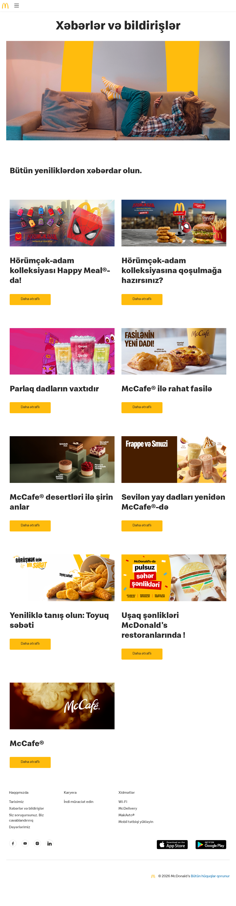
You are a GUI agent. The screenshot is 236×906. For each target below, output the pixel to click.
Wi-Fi (122, 802)
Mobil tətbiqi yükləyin (135, 822)
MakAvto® (126, 815)
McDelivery (127, 809)
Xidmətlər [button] (126, 793)
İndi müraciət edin (78, 802)
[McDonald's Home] (5, 5)
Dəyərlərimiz (19, 827)
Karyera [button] (70, 793)
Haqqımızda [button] (18, 793)
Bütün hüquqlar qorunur (210, 876)
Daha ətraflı (30, 299)
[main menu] (15, 6)
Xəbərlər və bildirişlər (26, 809)
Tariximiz (16, 802)
